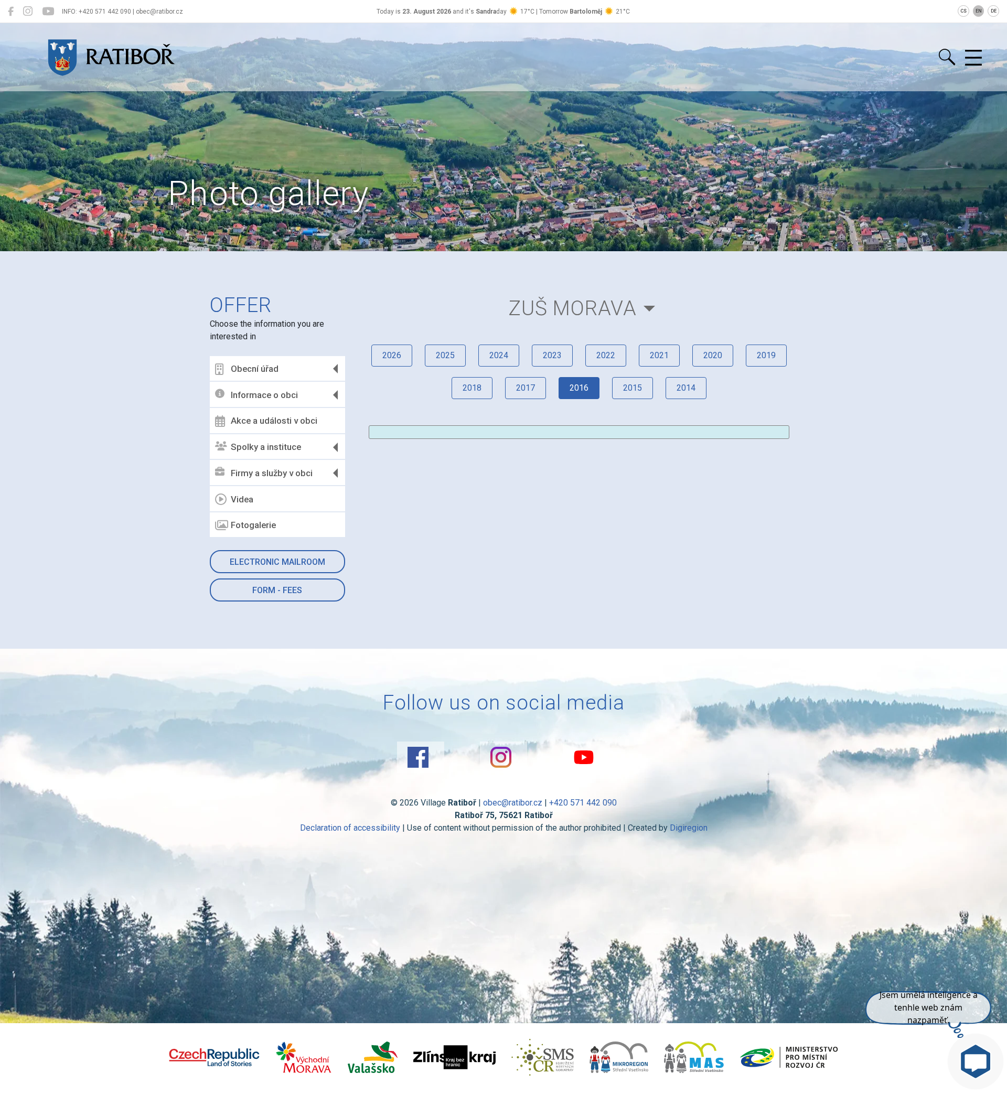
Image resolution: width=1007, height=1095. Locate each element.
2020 (712, 355)
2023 (552, 355)
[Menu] (973, 58)
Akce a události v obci (274, 420)
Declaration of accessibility (350, 828)
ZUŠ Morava (572, 308)
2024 (498, 355)
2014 (686, 388)
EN (979, 11)
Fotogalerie (253, 525)
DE (994, 11)
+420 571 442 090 (583, 803)
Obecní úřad (254, 368)
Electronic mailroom (277, 562)
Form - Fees (277, 590)
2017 (525, 388)
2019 (766, 355)
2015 (632, 388)
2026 (391, 355)
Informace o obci (264, 395)
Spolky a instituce (266, 447)
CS (963, 11)
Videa (242, 499)
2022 (605, 355)
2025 (445, 355)
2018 (472, 388)
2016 (579, 388)
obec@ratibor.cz (512, 803)
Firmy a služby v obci (272, 473)
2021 (659, 355)
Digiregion (689, 828)
